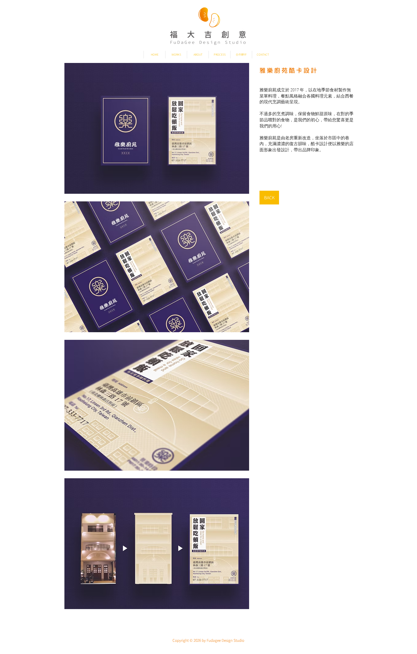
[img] (156, 128)
